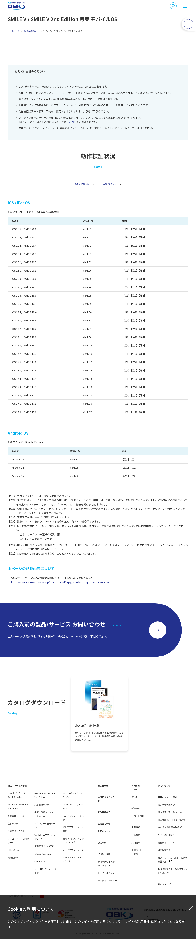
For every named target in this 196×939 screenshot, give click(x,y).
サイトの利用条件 (137, 921)
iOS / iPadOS (82, 184)
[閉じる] (191, 908)
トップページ (13, 31)
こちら (73, 122)
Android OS (109, 184)
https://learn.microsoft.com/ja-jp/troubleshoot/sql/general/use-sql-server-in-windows (60, 582)
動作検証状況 (30, 31)
